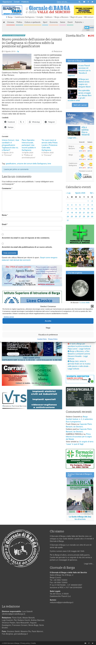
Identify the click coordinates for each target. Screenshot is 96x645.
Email (5, 224)
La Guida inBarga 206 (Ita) (80, 516)
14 (84, 208)
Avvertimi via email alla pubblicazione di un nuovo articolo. (27, 247)
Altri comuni (88, 17)
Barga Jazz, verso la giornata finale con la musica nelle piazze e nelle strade (79, 363)
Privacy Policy (53, 339)
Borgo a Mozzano (61, 17)
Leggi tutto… (73, 137)
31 (68, 220)
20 (80, 212)
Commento (7, 188)
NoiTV (89, 28)
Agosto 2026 (80, 193)
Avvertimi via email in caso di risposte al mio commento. (26, 237)
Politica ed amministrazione (13, 35)
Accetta (48, 321)
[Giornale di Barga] (48, 9)
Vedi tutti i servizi (80, 105)
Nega (48, 327)
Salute (62, 22)
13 (80, 208)
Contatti (17, 1)
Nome (5, 215)
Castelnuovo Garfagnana (24, 17)
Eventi (70, 22)
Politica (19, 22)
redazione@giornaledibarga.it (61, 602)
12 (76, 208)
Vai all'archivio (80, 519)
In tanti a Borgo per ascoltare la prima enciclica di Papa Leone (79, 346)
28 (84, 216)
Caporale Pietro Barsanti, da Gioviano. (79, 425)
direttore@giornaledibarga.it (13, 614)
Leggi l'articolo (84, 348)
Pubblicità (25, 1)
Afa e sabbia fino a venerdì (86, 131)
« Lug (68, 193)
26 (76, 216)
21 (84, 212)
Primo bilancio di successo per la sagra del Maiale (79, 436)
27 (80, 216)
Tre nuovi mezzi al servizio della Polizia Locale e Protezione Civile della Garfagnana (50, 145)
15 (88, 208)
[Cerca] (79, 1)
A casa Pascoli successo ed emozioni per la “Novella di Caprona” (79, 70)
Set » (92, 193)
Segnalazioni (7, 1)
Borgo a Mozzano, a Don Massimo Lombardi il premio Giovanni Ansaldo (79, 353)
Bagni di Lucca (76, 17)
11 (72, 208)
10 (68, 208)
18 (72, 212)
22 (88, 212)
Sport (45, 22)
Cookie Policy (42, 339)
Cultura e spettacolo (32, 22)
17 (68, 212)
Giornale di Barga (13, 643)
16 (92, 208)
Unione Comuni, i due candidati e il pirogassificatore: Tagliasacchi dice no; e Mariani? (10, 145)
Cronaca (10, 22)
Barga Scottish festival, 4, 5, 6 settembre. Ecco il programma (79, 419)
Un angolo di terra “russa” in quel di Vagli (79, 442)
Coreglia (39, 17)
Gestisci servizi (9, 317)
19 (76, 212)
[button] (92, 306)
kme (49, 163)
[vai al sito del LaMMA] (83, 176)
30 (92, 216)
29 (88, 216)
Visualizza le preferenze (48, 334)
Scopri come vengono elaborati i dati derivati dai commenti (29, 258)
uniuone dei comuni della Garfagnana (32, 163)
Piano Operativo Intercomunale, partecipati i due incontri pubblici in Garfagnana (29, 145)
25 (72, 216)
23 (92, 212)
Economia (54, 22)
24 (68, 216)
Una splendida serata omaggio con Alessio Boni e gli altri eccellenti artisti (79, 95)
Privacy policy (25, 643)
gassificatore (11, 163)
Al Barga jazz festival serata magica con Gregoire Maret (84, 83)
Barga (10, 17)
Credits (33, 643)
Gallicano (48, 17)
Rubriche (79, 22)
